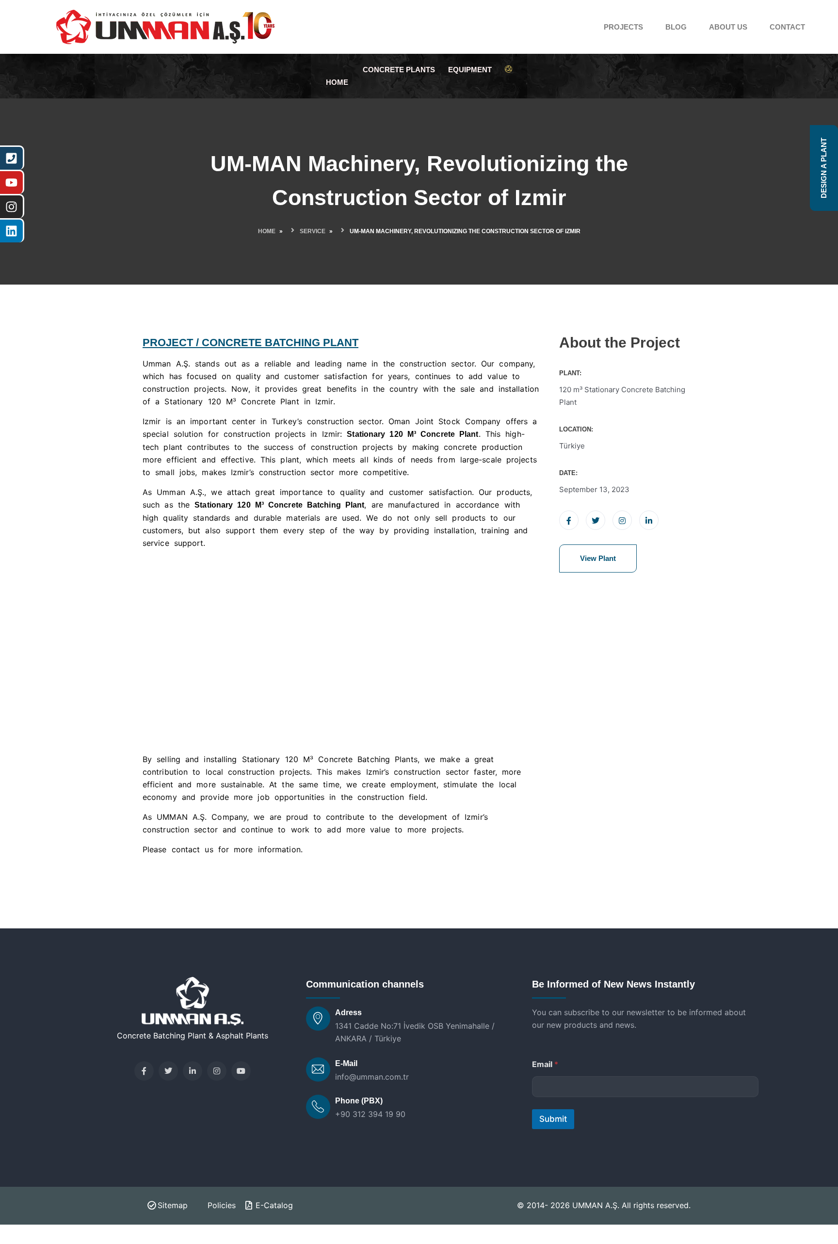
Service (312, 231)
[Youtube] (241, 1071)
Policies (222, 1205)
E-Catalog (274, 1205)
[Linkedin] (192, 1071)
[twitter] (168, 1071)
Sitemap (173, 1205)
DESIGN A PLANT (824, 168)
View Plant (598, 558)
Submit (553, 1119)
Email (545, 1064)
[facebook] (144, 1071)
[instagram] (216, 1071)
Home (266, 231)
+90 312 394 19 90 (370, 1114)
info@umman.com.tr (372, 1077)
